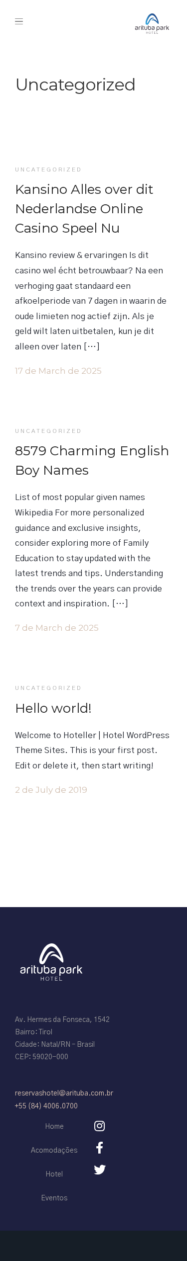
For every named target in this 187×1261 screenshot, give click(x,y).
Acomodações (54, 1150)
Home (54, 1126)
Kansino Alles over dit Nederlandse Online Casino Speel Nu (84, 208)
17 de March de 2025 (58, 371)
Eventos (54, 1198)
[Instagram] (100, 1126)
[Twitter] (100, 1170)
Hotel (54, 1174)
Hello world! (53, 708)
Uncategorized (48, 169)
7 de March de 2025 (57, 628)
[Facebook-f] (100, 1148)
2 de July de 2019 (51, 790)
